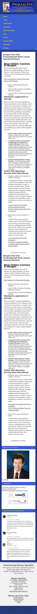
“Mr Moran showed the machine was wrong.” (15, 490)
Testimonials (7, 23)
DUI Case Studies (9, 30)
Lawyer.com (18, 600)
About (5, 20)
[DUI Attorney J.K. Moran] (18, 464)
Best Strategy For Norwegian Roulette (17, 280)
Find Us (5, 37)
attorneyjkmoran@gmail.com (19, 591)
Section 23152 (8, 41)
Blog (4, 34)
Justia (18, 602)
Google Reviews (18, 599)
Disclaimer (6, 44)
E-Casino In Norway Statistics (18, 242)
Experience (7, 27)
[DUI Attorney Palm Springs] (18, 536)
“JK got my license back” (9, 489)
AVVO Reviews (18, 597)
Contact (6, 48)
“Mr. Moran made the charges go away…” (14, 487)
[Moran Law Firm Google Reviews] (18, 522)
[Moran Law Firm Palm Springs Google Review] (18, 550)
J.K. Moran (5, 479)
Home (5, 16)
